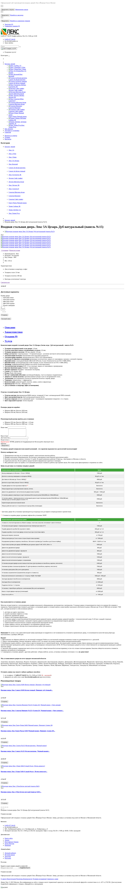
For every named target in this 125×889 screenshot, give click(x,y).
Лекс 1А (11, 150)
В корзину (4, 315)
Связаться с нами (52, 879)
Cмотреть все (5, 282)
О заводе (4, 879)
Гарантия (8, 132)
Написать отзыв (14, 250)
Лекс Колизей (13, 164)
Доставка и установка (12, 130)
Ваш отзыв (4, 436)
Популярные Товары (11, 842)
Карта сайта (9, 838)
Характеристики (14, 332)
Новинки (8, 845)
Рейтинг (3, 443)
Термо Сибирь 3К (14, 206)
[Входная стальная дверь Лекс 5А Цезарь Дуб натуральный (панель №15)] (30, 231)
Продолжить (5, 15)
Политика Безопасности (24, 879)
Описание (10, 327)
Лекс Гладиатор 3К (15, 175)
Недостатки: (5, 440)
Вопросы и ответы (11, 135)
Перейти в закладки (16, 15)
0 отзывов (4, 250)
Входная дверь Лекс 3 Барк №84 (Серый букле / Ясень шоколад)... (24, 771)
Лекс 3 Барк (13, 157)
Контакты (8, 139)
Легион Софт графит (16, 178)
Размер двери (5, 295)
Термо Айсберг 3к (15, 210)
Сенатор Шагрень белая (17, 192)
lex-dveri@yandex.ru (11, 41)
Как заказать (9, 129)
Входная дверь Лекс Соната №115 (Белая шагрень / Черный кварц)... (25, 751)
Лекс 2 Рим (12, 153)
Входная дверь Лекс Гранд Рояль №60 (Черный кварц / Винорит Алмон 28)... (28, 731)
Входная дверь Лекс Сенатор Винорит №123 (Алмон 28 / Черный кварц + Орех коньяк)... (32, 710)
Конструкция (11, 879)
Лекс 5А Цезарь (14, 161)
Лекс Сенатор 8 (14, 189)
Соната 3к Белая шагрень (17, 168)
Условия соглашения (39, 879)
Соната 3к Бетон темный (17, 171)
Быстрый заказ (6, 319)
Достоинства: (5, 438)
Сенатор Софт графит (16, 199)
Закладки (8, 856)
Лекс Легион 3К (14, 185)
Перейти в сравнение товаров (20, 21)
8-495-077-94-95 (10, 39)
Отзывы (7, 137)
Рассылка (8, 858)
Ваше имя (4, 427)
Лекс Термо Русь (14, 213)
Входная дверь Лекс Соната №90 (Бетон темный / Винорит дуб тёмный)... (27, 690)
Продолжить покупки (8, 9)
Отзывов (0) (11, 336)
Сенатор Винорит (15, 196)
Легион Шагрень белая (16, 182)
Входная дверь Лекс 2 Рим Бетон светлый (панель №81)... (21, 792)
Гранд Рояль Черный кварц (18, 203)
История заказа (10, 855)
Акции (7, 840)
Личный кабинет (10, 853)
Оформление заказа (21, 9)
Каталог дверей (10, 64)
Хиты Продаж (9, 843)
